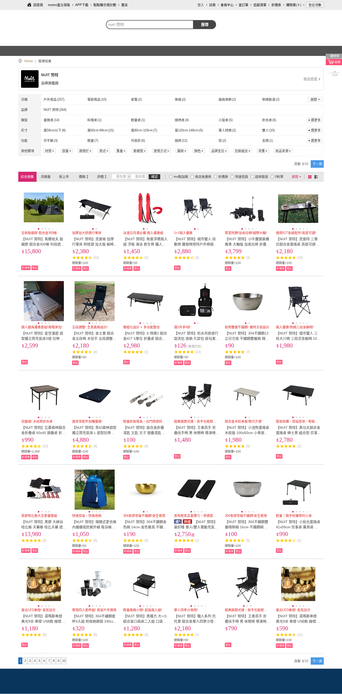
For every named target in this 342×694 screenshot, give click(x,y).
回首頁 (38, 5)
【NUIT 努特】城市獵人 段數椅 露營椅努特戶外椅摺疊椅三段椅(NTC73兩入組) (195, 244)
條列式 (316, 176)
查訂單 (243, 5)
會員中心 (227, 5)
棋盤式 (310, 176)
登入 (201, 5)
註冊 (212, 5)
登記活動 (314, 5)
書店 (124, 5)
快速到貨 (241, 177)
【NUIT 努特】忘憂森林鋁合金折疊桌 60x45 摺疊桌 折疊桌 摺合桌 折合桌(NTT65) (43, 432)
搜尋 (205, 24)
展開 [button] (313, 99)
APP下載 (81, 5)
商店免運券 (203, 177)
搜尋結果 (44, 61)
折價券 (276, 5)
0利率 (279, 177)
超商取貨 (261, 177)
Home (28, 61)
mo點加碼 (181, 177)
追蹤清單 (259, 5)
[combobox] (150, 24)
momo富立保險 (59, 5)
